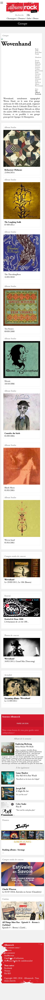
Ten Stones (9, 329)
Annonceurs (9, 955)
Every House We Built (24, 746)
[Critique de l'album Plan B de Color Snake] (7, 815)
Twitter (7, 971)
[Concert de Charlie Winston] (22, 885)
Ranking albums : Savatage (13, 850)
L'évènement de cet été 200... (16, 622)
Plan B (18, 806)
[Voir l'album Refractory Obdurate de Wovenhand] (21, 166)
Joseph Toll (20, 788)
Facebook (38, 94)
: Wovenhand (17, 698)
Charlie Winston (9, 889)
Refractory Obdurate (13, 170)
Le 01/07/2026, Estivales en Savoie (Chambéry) (22, 892)
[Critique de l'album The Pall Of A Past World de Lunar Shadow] (7, 784)
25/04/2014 (9, 172)
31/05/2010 (9, 277)
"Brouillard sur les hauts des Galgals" (28, 779)
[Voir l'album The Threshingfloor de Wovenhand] (21, 270)
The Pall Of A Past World (26, 775)
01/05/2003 (9, 490)
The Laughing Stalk (12, 222)
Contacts (7, 950)
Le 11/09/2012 (10, 701)
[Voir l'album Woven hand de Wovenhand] (21, 536)
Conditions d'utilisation (14, 958)
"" (22, 757)
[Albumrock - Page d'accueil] (22, 12)
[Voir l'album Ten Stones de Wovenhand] (21, 325)
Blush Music (9, 487)
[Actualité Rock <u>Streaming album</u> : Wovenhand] (21, 689)
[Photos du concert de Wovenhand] (21, 650)
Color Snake (21, 804)
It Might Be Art (22, 791)
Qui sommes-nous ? (12, 947)
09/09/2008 (9, 331)
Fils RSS (7, 973)
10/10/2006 (9, 384)
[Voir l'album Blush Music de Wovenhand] (21, 484)
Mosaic (7, 381)
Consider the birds (12, 433)
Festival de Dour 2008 (13, 619)
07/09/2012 (9, 225)
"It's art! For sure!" (22, 795)
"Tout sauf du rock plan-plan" (25, 810)
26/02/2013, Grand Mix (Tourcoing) (19, 661)
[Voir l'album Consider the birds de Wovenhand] (21, 429)
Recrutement (9, 953)
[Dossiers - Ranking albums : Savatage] (22, 846)
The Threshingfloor (12, 274)
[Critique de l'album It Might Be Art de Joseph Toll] (7, 799)
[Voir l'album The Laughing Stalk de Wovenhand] (21, 218)
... (3, 852)
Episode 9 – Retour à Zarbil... (14, 927)
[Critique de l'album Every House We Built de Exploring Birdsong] (7, 755)
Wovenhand (9, 579)
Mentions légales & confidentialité (18, 961)
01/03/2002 (9, 542)
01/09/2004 (9, 436)
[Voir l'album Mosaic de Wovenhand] (21, 377)
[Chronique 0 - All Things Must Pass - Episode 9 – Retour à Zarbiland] (22, 915)
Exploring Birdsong (23, 744)
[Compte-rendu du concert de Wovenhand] (21, 573)
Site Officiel (37, 92)
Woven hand (9, 540)
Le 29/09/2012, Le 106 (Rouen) (17, 582)
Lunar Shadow (22, 773)
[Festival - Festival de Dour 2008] (21, 607)
